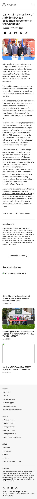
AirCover (5, 396)
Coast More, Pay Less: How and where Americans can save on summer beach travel (16, 298)
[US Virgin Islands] (18, 49)
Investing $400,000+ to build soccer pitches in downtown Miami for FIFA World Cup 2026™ (18, 333)
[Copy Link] (26, 32)
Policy (21, 28)
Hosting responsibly (9, 434)
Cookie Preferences (22, 494)
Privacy (4, 494)
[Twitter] (4, 488)
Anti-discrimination (8, 399)
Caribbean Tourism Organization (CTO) (17, 194)
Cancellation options (9, 406)
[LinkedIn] (12, 488)
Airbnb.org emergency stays (11, 461)
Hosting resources (8, 427)
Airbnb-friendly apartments (11, 437)
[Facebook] (16, 488)
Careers (5, 454)
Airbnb (6, 28)
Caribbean (20, 213)
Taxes (27, 213)
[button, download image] (30, 43)
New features (6, 451)
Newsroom (11, 5)
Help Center (6, 392)
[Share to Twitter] (10, 32)
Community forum (8, 430)
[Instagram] (8, 488)
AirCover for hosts (8, 423)
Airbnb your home (8, 420)
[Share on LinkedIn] (15, 32)
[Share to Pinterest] (20, 32)
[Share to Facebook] (4, 32)
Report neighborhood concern (12, 410)
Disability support (8, 403)
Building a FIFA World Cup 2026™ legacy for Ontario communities (16, 368)
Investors (5, 458)
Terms (11, 494)
